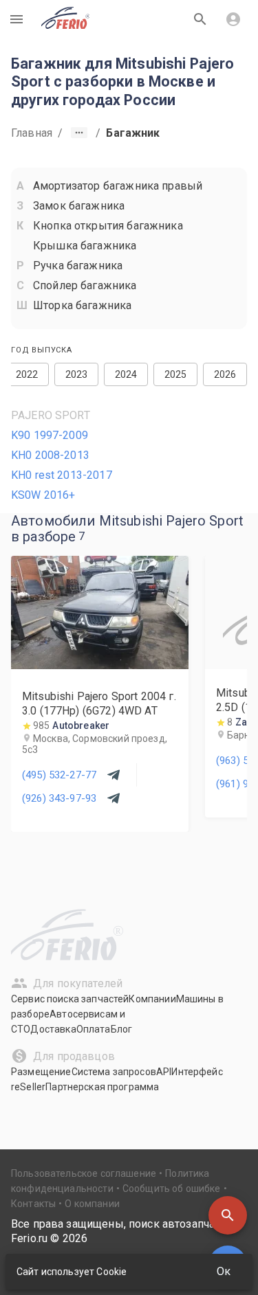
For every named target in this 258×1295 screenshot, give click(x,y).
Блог (122, 1029)
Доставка (53, 1029)
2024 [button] (126, 374)
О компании (92, 1203)
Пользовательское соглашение (83, 1173)
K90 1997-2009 (49, 435)
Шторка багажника (82, 305)
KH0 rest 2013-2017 (61, 475)
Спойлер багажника (85, 285)
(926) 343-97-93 (59, 798)
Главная (31, 132)
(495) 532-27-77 (59, 775)
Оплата (93, 1029)
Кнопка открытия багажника (108, 225)
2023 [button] (76, 374)
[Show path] (79, 132)
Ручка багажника (77, 265)
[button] (227, 1215)
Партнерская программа (102, 1086)
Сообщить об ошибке (171, 1188)
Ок (223, 1271)
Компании (152, 998)
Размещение (41, 1071)
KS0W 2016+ (43, 495)
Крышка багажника (84, 245)
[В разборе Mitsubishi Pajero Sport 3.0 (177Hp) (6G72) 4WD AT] (100, 665)
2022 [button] (27, 374)
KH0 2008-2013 (50, 455)
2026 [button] (225, 374)
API (163, 1071)
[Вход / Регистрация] (233, 19)
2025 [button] (175, 374)
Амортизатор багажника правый (117, 185)
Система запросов (114, 1071)
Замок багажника (79, 205)
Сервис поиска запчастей (70, 998)
